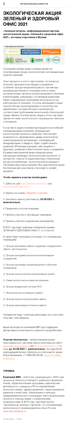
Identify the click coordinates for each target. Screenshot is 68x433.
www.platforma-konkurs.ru (34, 184)
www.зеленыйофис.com (15, 187)
